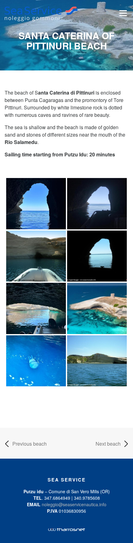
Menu (123, 13)
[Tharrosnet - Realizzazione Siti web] (66, 529)
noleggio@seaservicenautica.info (74, 504)
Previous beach (29, 444)
